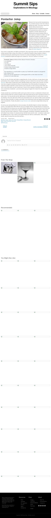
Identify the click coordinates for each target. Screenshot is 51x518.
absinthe (3, 82)
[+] (26, 144)
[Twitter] (39, 505)
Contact (47, 13)
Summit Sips (25, 3)
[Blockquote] (19, 145)
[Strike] (13, 145)
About (33, 13)
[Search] (8, 14)
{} (24, 144)
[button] (45, 119)
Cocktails (42, 13)
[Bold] (8, 145)
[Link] (23, 145)
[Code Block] (21, 145)
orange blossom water (25, 100)
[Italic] (10, 145)
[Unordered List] (17, 145)
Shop (37, 13)
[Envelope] (45, 505)
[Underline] (11, 145)
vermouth (13, 121)
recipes (6, 122)
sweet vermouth (7, 121)
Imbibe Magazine (37, 49)
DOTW (2, 122)
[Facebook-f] (41, 505)
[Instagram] (43, 505)
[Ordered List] (15, 145)
